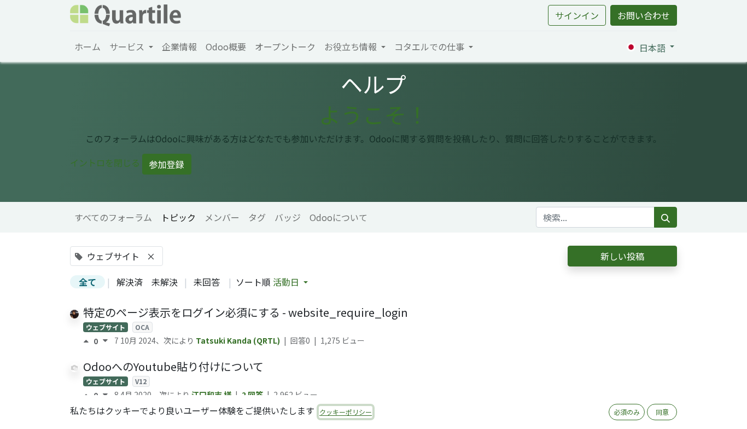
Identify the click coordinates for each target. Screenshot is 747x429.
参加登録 (166, 164)
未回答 (207, 281)
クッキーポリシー (345, 411)
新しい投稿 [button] (622, 256)
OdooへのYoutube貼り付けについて (173, 366)
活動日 (287, 281)
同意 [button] (662, 411)
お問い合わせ (643, 15)
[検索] (665, 217)
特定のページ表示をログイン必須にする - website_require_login (245, 312)
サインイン (577, 15)
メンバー (222, 217)
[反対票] (105, 341)
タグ (257, 217)
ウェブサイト (105, 327)
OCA (142, 327)
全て (87, 281)
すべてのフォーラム (113, 217)
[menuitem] (87, 46)
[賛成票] (88, 341)
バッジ (288, 217)
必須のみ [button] (627, 411)
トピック (178, 217)
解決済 (129, 281)
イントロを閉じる (105, 162)
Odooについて (338, 217)
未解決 (164, 281)
